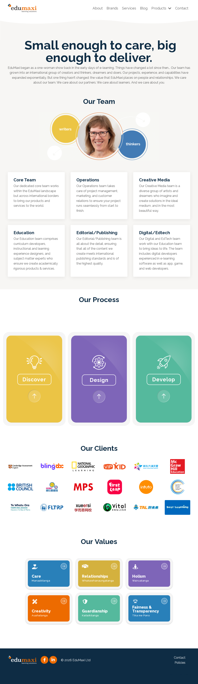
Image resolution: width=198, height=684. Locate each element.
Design (99, 380)
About (98, 8)
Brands (112, 8)
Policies (180, 662)
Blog (144, 8)
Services (129, 8)
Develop (163, 380)
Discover (34, 380)
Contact (181, 8)
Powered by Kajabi (178, 674)
